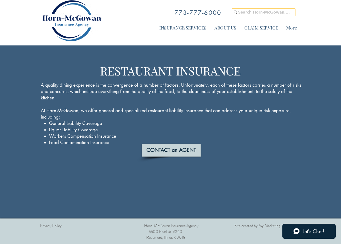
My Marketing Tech (273, 226)
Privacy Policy (51, 226)
